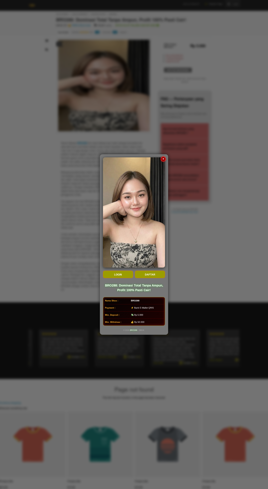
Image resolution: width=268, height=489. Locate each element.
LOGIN (118, 274)
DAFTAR (150, 274)
